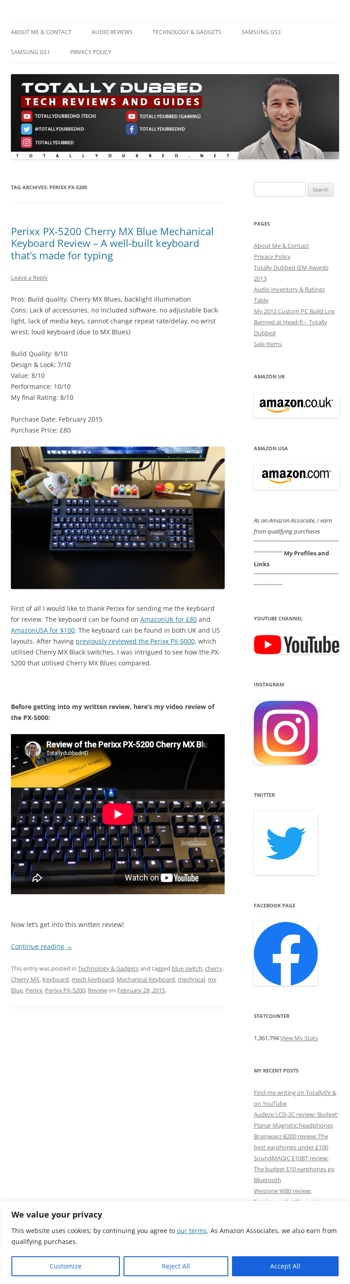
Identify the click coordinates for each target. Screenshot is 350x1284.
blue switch (187, 968)
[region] (175, 1242)
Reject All (176, 1266)
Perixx (34, 990)
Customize (66, 1266)
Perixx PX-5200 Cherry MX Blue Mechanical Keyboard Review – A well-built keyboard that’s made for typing (112, 243)
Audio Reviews (112, 32)
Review (97, 990)
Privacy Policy (90, 52)
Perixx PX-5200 (65, 990)
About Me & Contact (41, 32)
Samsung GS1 (30, 52)
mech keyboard (93, 979)
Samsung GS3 (261, 32)
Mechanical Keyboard (146, 979)
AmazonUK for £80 (168, 619)
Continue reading (41, 946)
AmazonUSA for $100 (43, 630)
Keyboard (55, 979)
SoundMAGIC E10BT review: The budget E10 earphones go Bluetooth (294, 1169)
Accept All (285, 1266)
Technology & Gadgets (187, 32)
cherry (213, 968)
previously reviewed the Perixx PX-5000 (135, 641)
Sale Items (268, 344)
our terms (192, 1230)
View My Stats (299, 1038)
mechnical (191, 979)
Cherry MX (25, 979)
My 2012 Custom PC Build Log (294, 311)
